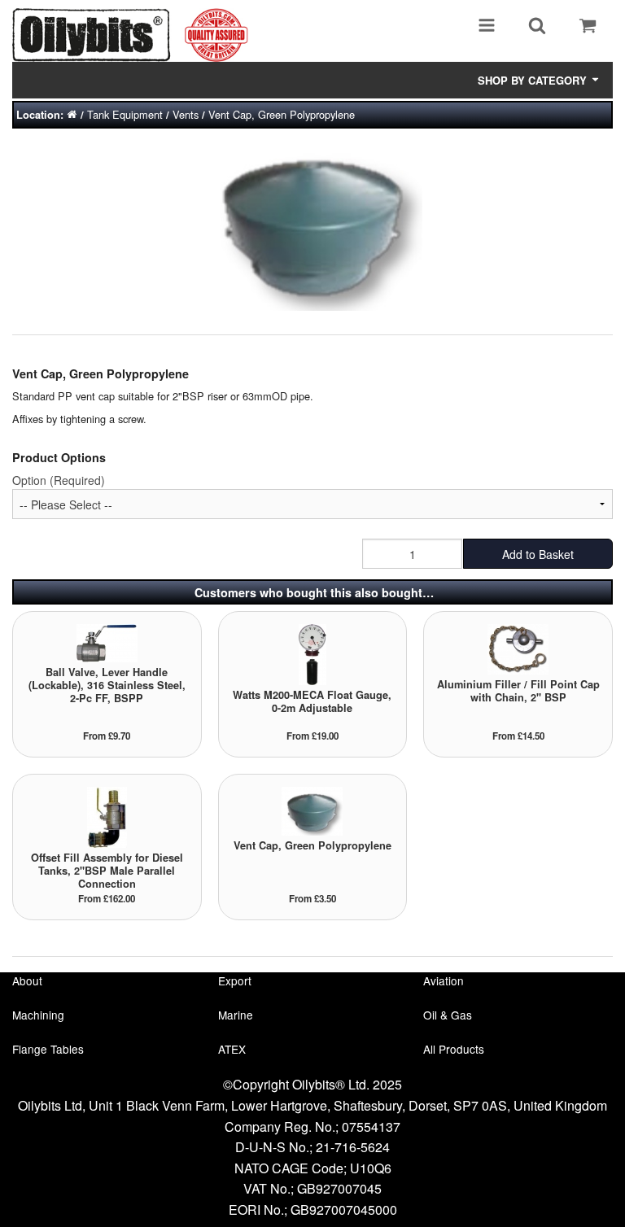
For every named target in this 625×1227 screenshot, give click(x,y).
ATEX (232, 1049)
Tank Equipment (125, 114)
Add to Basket (538, 554)
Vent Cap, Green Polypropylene (281, 114)
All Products (453, 1049)
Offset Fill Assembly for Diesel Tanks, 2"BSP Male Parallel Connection (107, 870)
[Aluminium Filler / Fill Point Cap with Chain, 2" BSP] (518, 648)
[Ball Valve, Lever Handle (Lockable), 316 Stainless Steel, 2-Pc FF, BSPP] (107, 641)
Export (234, 980)
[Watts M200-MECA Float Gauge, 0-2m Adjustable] (312, 653)
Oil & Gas (447, 1014)
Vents (186, 114)
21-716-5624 (353, 1146)
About (27, 980)
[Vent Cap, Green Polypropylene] (312, 810)
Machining (38, 1014)
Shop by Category (534, 80)
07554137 (371, 1126)
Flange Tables (48, 1049)
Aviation (443, 980)
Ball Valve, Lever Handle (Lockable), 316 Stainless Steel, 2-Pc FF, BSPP (107, 685)
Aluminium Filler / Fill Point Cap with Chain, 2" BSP (518, 691)
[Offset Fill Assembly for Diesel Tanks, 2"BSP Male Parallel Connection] (107, 815)
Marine (235, 1014)
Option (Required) (58, 480)
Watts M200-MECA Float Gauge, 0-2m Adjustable (312, 701)
